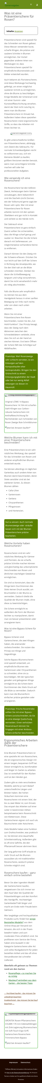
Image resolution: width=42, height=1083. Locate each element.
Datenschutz (25, 1062)
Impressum (13, 1062)
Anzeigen (18, 31)
